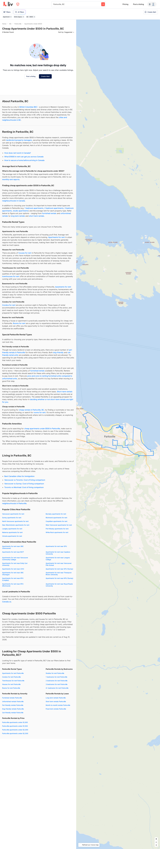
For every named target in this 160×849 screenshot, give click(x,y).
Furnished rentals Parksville (12, 698)
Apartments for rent (56, 237)
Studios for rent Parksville (55, 673)
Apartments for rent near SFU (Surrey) (59, 569)
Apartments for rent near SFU (56, 546)
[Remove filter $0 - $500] (34, 17)
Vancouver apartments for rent (13, 514)
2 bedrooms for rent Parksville (56, 681)
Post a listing (138, 4)
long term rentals (18, 216)
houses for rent (25, 253)
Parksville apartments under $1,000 (15, 722)
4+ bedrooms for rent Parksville (57, 688)
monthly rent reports (10, 179)
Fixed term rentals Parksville (56, 709)
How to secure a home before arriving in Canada (24, 160)
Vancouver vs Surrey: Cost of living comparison (24, 484)
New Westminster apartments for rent (15, 525)
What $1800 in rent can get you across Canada (23, 157)
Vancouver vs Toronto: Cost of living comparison (24, 480)
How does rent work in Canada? (17, 153)
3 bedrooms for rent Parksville (56, 684)
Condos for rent (8, 305)
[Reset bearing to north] (156, 845)
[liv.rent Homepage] (8, 4)
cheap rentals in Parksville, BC (31, 410)
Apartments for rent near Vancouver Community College (15, 558)
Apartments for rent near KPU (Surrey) (59, 578)
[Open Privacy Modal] (17, 4)
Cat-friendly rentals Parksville (12, 712)
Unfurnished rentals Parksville (13, 701)
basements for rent (63, 287)
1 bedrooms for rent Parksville (56, 677)
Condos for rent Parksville (11, 677)
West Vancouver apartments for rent (59, 525)
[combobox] (53, 4)
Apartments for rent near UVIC (13, 569)
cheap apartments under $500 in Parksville (42, 428)
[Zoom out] (156, 842)
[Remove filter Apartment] (11, 17)
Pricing (125, 4)
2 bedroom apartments (54, 208)
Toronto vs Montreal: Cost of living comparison (24, 487)
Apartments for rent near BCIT (13, 552)
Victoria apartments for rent (12, 536)
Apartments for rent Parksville (13, 673)
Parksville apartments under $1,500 (15, 726)
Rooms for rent (19, 323)
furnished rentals (49, 213)
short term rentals (36, 216)
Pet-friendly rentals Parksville (12, 705)
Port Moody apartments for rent (57, 529)
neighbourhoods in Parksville (14, 503)
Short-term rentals (64, 391)
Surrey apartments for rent (11, 518)
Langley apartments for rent (12, 529)
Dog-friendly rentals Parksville (13, 709)
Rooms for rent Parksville (11, 688)
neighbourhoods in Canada (13, 201)
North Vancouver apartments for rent (15, 521)
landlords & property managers (19, 140)
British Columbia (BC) (28, 107)
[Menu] (152, 4)
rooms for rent (40, 412)
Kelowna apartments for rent (12, 532)
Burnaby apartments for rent (56, 514)
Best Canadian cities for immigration (19, 476)
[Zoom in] (156, 839)
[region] (118, 434)
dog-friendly (58, 352)
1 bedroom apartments (33, 208)
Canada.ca (6, 602)
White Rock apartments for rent (57, 532)
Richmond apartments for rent (56, 518)
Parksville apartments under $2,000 (15, 730)
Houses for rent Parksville (11, 684)
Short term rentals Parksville (56, 701)
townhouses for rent (10, 276)
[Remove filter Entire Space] (23, 17)
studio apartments (20, 211)
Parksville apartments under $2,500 (15, 733)
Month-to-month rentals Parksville (58, 705)
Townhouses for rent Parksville (13, 681)
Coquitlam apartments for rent (56, 521)
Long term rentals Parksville (56, 698)
